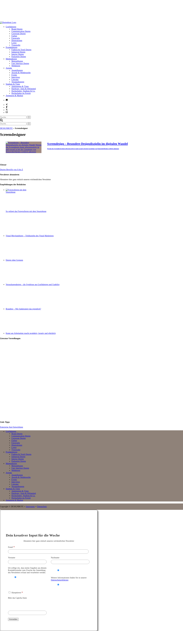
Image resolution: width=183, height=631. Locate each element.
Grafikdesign (11, 27)
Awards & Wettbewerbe (21, 73)
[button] (1, 121)
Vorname (11, 558)
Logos (13, 43)
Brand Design (16, 29)
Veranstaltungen (17, 82)
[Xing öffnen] (7, 104)
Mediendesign (11, 59)
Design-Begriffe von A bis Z (11, 170)
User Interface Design (20, 63)
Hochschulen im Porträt (21, 93)
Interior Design (17, 54)
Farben (14, 36)
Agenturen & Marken (14, 96)
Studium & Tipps (13, 84)
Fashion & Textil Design (21, 50)
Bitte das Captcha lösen (17, 598)
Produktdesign (11, 47)
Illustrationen (16, 40)
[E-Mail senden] (7, 112)
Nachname (55, 558)
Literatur (15, 79)
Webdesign (15, 66)
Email (11, 547)
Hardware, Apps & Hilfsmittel (23, 89)
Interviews (15, 77)
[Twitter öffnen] (7, 110)
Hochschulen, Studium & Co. (23, 91)
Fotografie (15, 38)
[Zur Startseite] (8, 22)
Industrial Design (18, 52)
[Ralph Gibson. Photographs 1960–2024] (94, 406)
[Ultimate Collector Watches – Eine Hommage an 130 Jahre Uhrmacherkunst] (94, 354)
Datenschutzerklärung (59, 580)
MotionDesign (17, 61)
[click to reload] (22, 604)
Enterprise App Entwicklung (11, 427)
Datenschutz (42, 506)
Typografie (15, 45)
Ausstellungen (17, 70)
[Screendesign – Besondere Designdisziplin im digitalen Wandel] (23, 152)
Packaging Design (18, 57)
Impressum (30, 506)
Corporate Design (18, 34)
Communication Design (20, 31)
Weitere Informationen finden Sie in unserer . (69, 579)
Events (14, 75)
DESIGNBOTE (6, 128)
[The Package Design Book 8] (94, 380)
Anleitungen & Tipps (20, 86)
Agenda (9, 68)
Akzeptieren (17, 593)
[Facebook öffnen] (7, 107)
